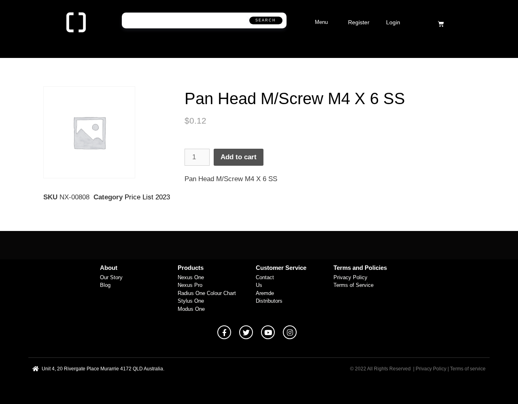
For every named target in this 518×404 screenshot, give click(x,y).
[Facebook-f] (224, 332)
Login (393, 22)
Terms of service (468, 369)
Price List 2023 (147, 197)
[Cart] (441, 24)
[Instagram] (290, 332)
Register (358, 22)
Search (265, 20)
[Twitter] (246, 332)
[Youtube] (268, 332)
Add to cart (239, 157)
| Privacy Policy (429, 369)
